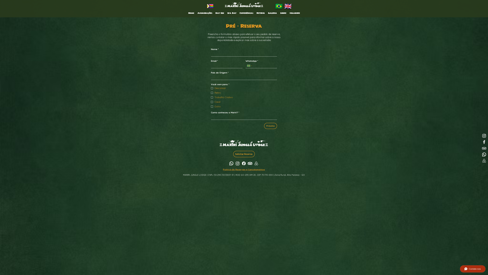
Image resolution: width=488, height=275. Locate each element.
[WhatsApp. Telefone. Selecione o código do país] (250, 66)
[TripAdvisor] (250, 163)
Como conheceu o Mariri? (225, 112)
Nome (215, 49)
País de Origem (219, 72)
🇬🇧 (288, 6)
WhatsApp (252, 61)
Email (214, 61)
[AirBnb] (484, 160)
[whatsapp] (231, 163)
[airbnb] (256, 163)
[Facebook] (484, 142)
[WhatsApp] (484, 154)
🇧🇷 (279, 6)
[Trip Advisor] (484, 148)
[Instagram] (484, 135)
